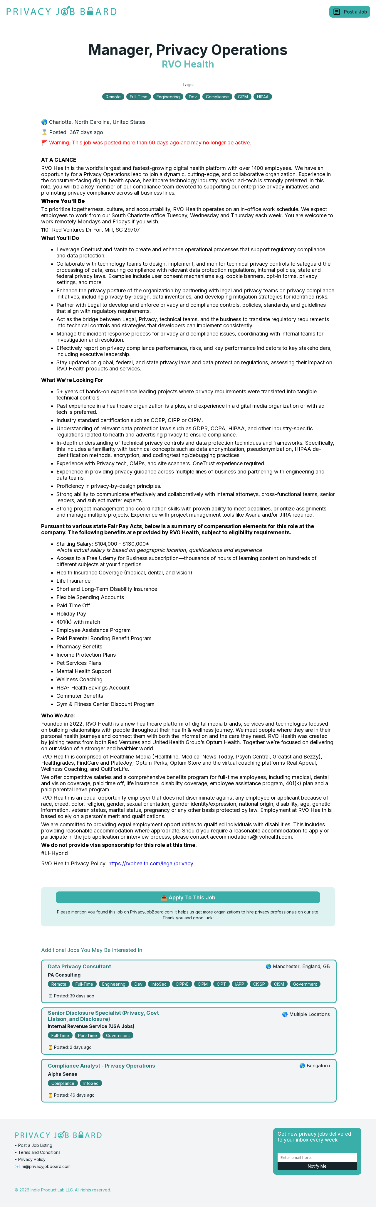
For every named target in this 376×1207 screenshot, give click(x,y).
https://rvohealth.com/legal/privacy (150, 863)
